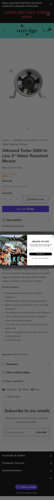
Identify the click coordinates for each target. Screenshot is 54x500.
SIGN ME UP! (40, 254)
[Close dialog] (52, 236)
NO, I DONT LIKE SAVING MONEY (40, 258)
